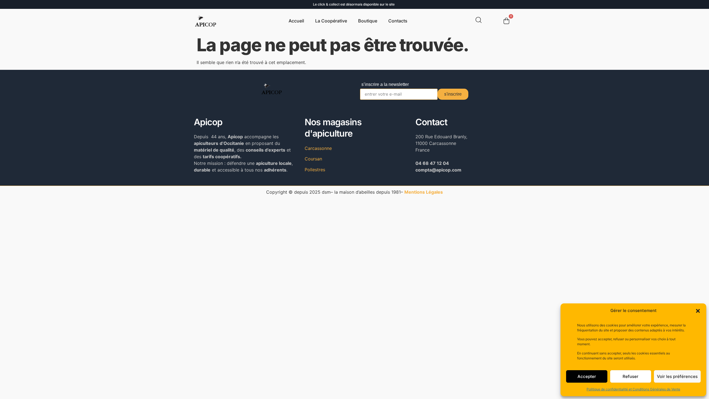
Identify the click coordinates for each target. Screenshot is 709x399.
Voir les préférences (677, 376)
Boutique (367, 21)
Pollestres (315, 169)
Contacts (397, 21)
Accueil (296, 21)
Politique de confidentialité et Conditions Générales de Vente (633, 389)
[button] (698, 311)
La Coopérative (331, 21)
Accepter (586, 376)
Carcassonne (318, 148)
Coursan (313, 159)
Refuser (630, 376)
